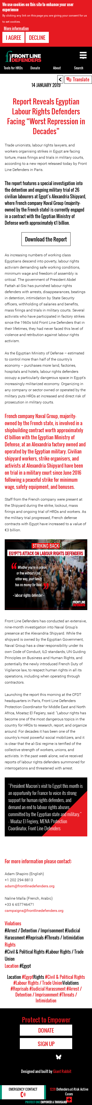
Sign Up (46, 1043)
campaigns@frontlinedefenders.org (34, 910)
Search (78, 67)
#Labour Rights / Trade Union (37, 983)
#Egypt (25, 966)
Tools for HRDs (13, 67)
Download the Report (46, 239)
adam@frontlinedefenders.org (29, 886)
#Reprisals (35, 938)
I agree (13, 37)
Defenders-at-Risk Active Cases (69, 1091)
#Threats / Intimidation (64, 938)
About (57, 67)
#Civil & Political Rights (25, 952)
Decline (37, 37)
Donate (35, 67)
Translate (81, 79)
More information (16, 28)
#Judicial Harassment (47, 989)
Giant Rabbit (62, 1071)
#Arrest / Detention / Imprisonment (34, 930)
